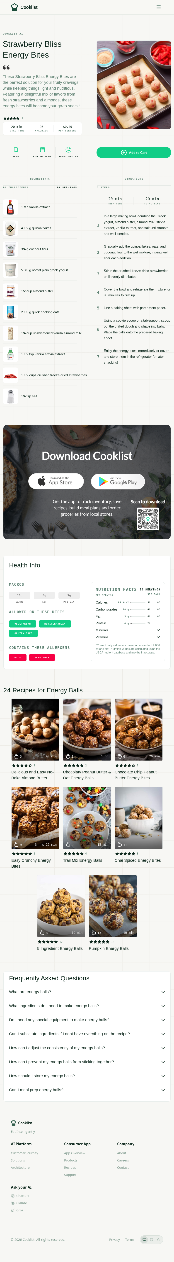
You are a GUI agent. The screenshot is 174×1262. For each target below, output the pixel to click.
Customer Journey (24, 1153)
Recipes (70, 1167)
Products (70, 1160)
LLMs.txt (97, 1239)
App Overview (74, 1153)
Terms (130, 1239)
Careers (123, 1160)
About (121, 1153)
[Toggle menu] (158, 7)
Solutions (18, 1160)
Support (70, 1175)
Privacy (114, 1239)
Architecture (20, 1167)
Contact (123, 1167)
